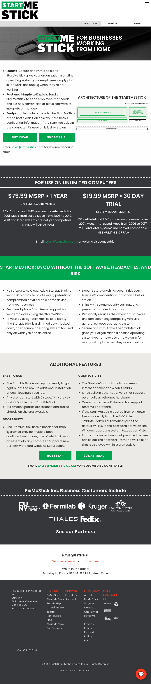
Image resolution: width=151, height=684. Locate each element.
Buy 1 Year (20, 137)
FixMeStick (54, 595)
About (88, 595)
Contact (90, 607)
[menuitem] (29, 650)
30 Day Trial (57, 137)
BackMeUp (54, 603)
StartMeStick (55, 599)
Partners (85, 531)
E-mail (138, 23)
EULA (87, 640)
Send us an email (64, 561)
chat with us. (90, 561)
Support (113, 23)
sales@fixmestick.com (27, 147)
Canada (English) (28, 650)
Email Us (71, 595)
